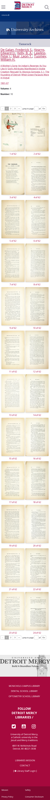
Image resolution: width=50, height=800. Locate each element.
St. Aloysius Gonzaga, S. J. (31, 71)
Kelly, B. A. (24, 53)
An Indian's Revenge (28, 65)
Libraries (5, 15)
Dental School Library (24, 691)
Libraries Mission (25, 760)
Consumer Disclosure (34, 796)
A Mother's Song (9, 65)
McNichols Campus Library (24, 686)
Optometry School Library (24, 696)
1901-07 (5, 83)
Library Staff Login (26, 770)
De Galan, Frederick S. (17, 49)
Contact (25, 765)
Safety (28, 790)
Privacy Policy (7, 796)
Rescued (14, 71)
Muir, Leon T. (22, 56)
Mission (4, 790)
